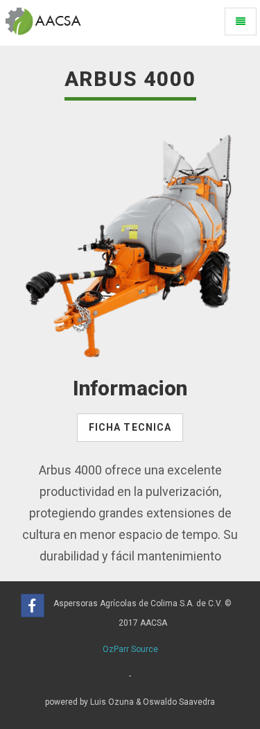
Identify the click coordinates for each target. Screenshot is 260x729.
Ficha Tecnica (130, 427)
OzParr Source (130, 649)
